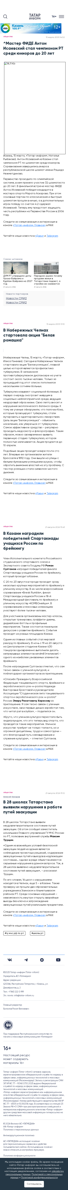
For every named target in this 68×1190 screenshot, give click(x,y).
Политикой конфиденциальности (39, 1177)
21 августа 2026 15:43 (55, 527)
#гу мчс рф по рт (14, 933)
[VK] (10, 960)
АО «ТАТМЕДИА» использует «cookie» (21, 1141)
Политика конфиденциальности (19, 1156)
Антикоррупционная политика (18, 1136)
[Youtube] (58, 960)
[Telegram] (26, 960)
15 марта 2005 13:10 (56, 324)
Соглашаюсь (34, 1184)
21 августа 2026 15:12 (55, 793)
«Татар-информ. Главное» (29, 225)
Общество (8, 37)
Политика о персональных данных (21, 1130)
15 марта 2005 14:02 (55, 37)
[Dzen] (41, 959)
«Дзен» (39, 236)
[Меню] (62, 17)
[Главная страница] (35, 17)
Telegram (52, 236)
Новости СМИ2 (16, 298)
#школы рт (37, 933)
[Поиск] (5, 17)
